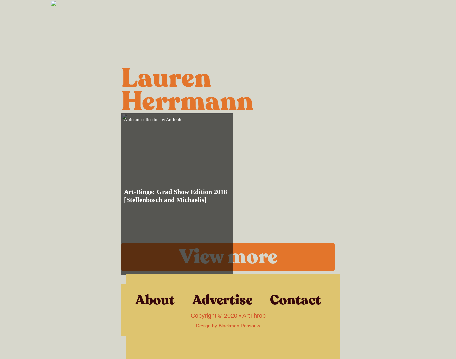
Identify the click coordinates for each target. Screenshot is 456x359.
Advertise (222, 300)
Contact (295, 300)
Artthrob (173, 119)
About (155, 300)
